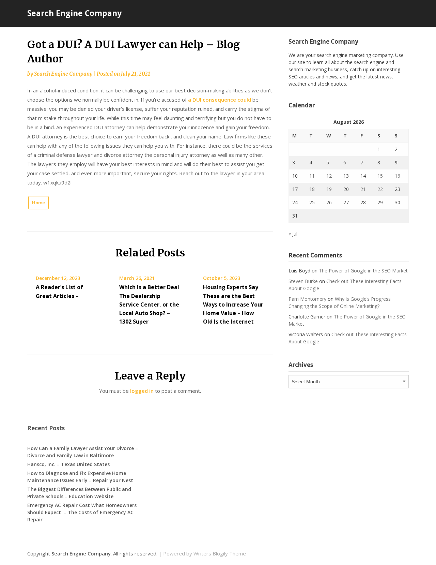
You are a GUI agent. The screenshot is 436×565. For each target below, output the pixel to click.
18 (312, 189)
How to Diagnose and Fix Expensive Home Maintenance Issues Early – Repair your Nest (80, 477)
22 (380, 189)
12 (329, 176)
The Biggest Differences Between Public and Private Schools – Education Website (79, 493)
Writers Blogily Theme (219, 553)
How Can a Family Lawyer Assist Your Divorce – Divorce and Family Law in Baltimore (82, 452)
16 (397, 176)
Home (38, 202)
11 (312, 176)
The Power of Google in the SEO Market (363, 270)
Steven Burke (303, 281)
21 (363, 189)
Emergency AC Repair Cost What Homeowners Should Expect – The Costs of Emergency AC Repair (82, 512)
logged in (142, 390)
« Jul (293, 234)
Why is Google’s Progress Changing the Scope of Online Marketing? (340, 302)
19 (329, 189)
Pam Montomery (307, 299)
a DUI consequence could (219, 99)
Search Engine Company (74, 13)
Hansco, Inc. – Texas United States (68, 464)
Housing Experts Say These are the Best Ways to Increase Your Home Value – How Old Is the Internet (233, 304)
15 (380, 176)
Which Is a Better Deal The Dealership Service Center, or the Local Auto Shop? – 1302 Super (149, 304)
